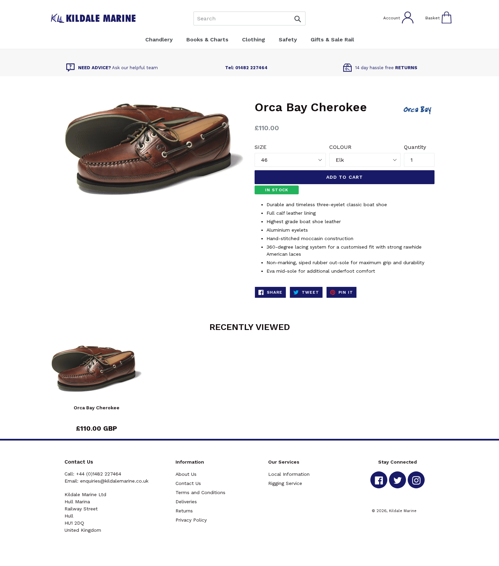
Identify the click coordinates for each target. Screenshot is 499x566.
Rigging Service (285, 483)
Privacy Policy (191, 520)
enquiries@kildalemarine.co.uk (114, 481)
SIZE (260, 147)
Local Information (289, 474)
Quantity (415, 147)
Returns (184, 510)
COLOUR (340, 147)
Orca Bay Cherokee (96, 407)
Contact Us (188, 483)
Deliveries (186, 501)
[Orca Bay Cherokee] (96, 374)
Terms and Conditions (200, 492)
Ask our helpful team (118, 67)
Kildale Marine (403, 510)
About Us (186, 474)
